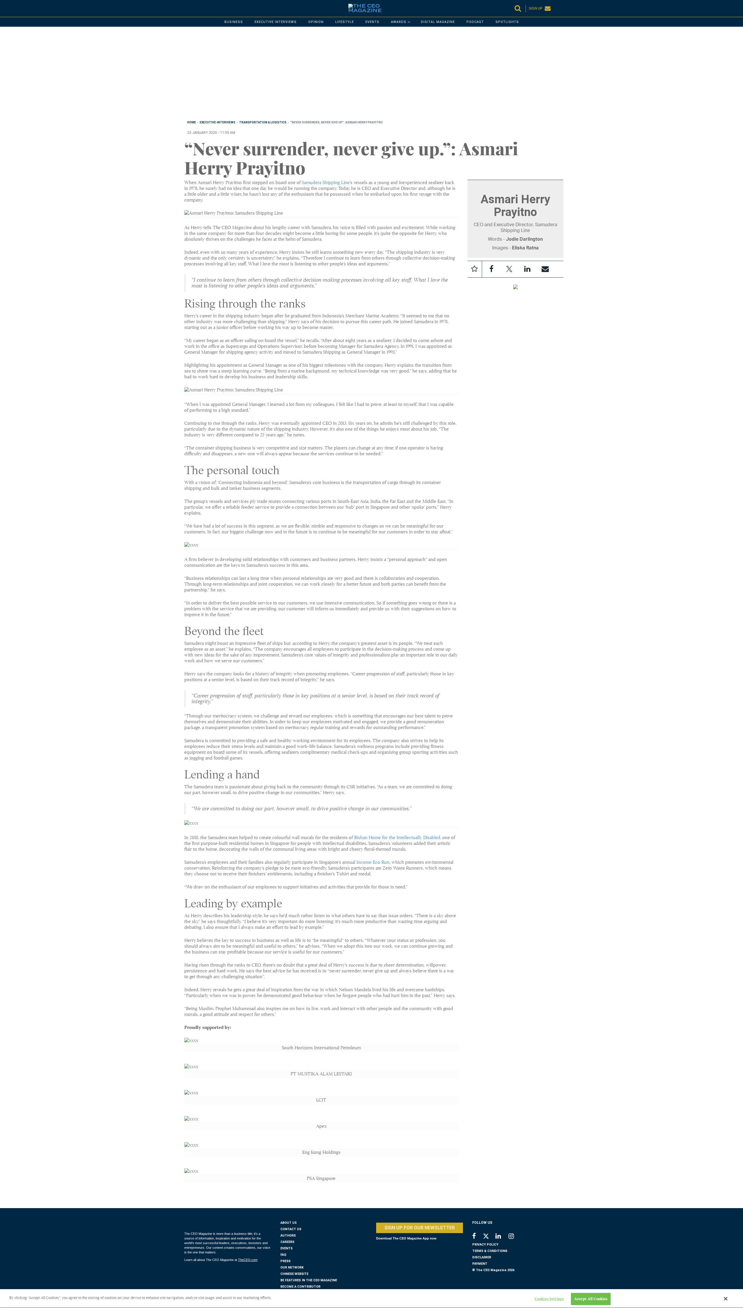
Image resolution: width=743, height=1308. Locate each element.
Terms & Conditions (489, 1251)
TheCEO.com (247, 1260)
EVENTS (286, 1248)
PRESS (285, 1261)
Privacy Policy (485, 1244)
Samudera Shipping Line (326, 183)
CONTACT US (290, 1229)
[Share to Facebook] (491, 269)
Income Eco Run (372, 862)
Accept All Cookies (590, 1298)
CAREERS (287, 1242)
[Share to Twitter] (509, 269)
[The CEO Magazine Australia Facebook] (477, 1237)
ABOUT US (288, 1223)
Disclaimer (481, 1257)
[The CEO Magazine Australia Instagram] (515, 1237)
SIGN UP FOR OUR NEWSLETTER (419, 1227)
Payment (479, 1264)
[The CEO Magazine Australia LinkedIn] (501, 1237)
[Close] (726, 1298)
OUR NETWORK (292, 1267)
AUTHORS (288, 1235)
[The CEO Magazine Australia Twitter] (488, 1237)
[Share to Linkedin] (527, 269)
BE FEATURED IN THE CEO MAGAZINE (308, 1280)
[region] (358, 74)
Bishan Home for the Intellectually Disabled (397, 838)
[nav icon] (187, 8)
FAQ (283, 1255)
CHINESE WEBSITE (294, 1274)
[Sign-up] (545, 269)
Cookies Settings (549, 1298)
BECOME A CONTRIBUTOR (300, 1287)
